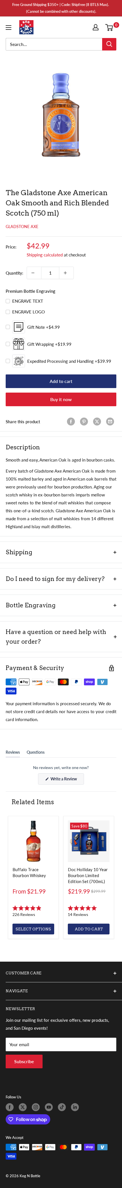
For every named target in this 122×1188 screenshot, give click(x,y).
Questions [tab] (36, 753)
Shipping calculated (45, 254)
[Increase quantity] (66, 273)
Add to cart (61, 381)
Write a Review (67, 780)
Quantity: (14, 272)
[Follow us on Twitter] (24, 1107)
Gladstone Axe (22, 226)
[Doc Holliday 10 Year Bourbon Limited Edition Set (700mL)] (89, 841)
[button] (33, 911)
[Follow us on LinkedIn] (76, 1107)
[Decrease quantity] (34, 273)
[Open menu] (10, 27)
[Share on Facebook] (72, 422)
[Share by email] (111, 422)
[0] (110, 27)
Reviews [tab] (13, 753)
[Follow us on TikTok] (63, 1107)
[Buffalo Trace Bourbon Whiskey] (33, 841)
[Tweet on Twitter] (98, 422)
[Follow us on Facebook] (11, 1107)
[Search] (109, 44)
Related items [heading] (32, 802)
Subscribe (24, 1061)
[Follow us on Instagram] (37, 1107)
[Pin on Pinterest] (85, 422)
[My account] (97, 27)
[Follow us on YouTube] (50, 1107)
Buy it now (61, 399)
